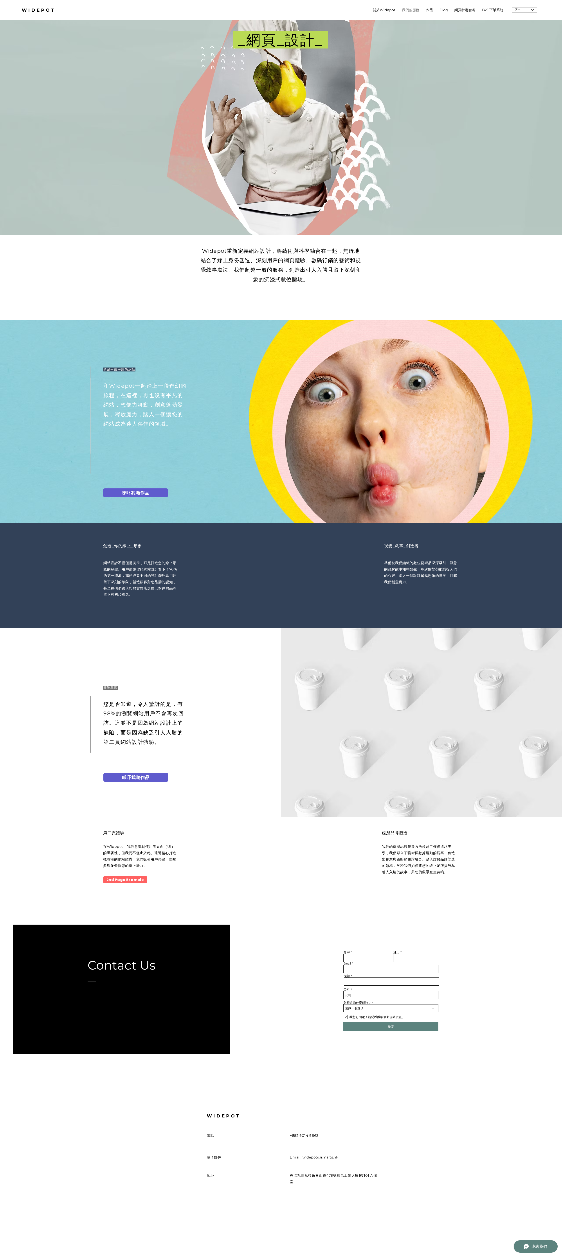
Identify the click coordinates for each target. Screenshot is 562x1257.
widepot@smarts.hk (320, 1157)
